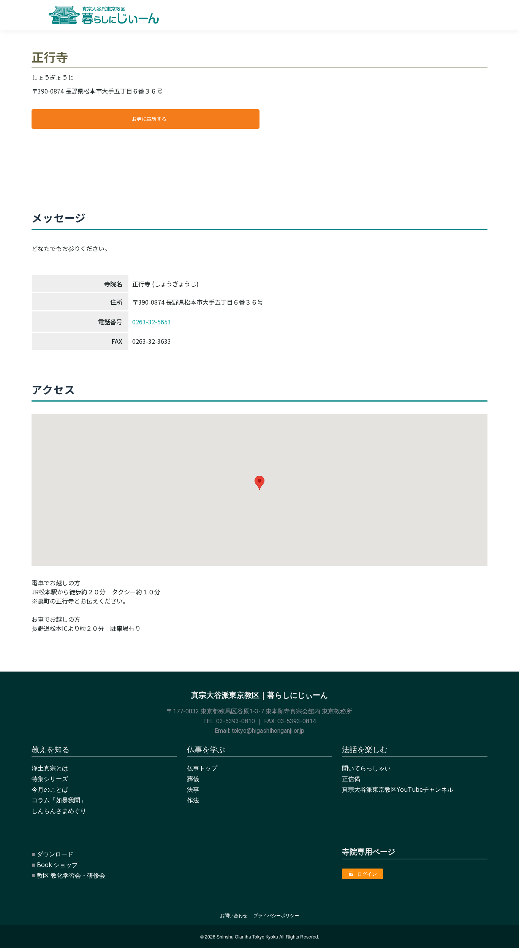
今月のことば (50, 789)
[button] (259, 483)
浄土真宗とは (50, 768)
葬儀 (193, 779)
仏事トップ (202, 768)
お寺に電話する (149, 118)
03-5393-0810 (235, 721)
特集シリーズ (50, 779)
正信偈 (351, 779)
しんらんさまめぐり (59, 811)
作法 (193, 800)
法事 (193, 789)
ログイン (367, 873)
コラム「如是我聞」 (59, 800)
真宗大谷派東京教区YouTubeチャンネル (397, 789)
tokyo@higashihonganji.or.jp (268, 730)
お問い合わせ (233, 915)
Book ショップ (57, 865)
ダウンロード (55, 854)
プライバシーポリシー (276, 915)
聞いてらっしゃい (366, 768)
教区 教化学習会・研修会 (71, 875)
